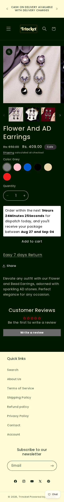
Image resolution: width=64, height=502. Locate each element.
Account (13, 434)
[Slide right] (60, 115)
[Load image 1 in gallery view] (16, 114)
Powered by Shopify (43, 496)
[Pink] (17, 167)
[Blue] (27, 167)
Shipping (8, 152)
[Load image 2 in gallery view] (32, 114)
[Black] (38, 167)
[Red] (7, 177)
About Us (14, 379)
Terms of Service (20, 388)
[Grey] (7, 167)
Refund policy (18, 407)
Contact (13, 425)
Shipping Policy (19, 397)
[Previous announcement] (7, 9)
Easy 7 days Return (22, 255)
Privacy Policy (18, 416)
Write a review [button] (32, 333)
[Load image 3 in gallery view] (48, 114)
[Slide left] (4, 115)
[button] (8, 29)
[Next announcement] (57, 9)
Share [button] (11, 266)
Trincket (24, 496)
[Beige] (48, 167)
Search (12, 370)
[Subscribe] (52, 466)
